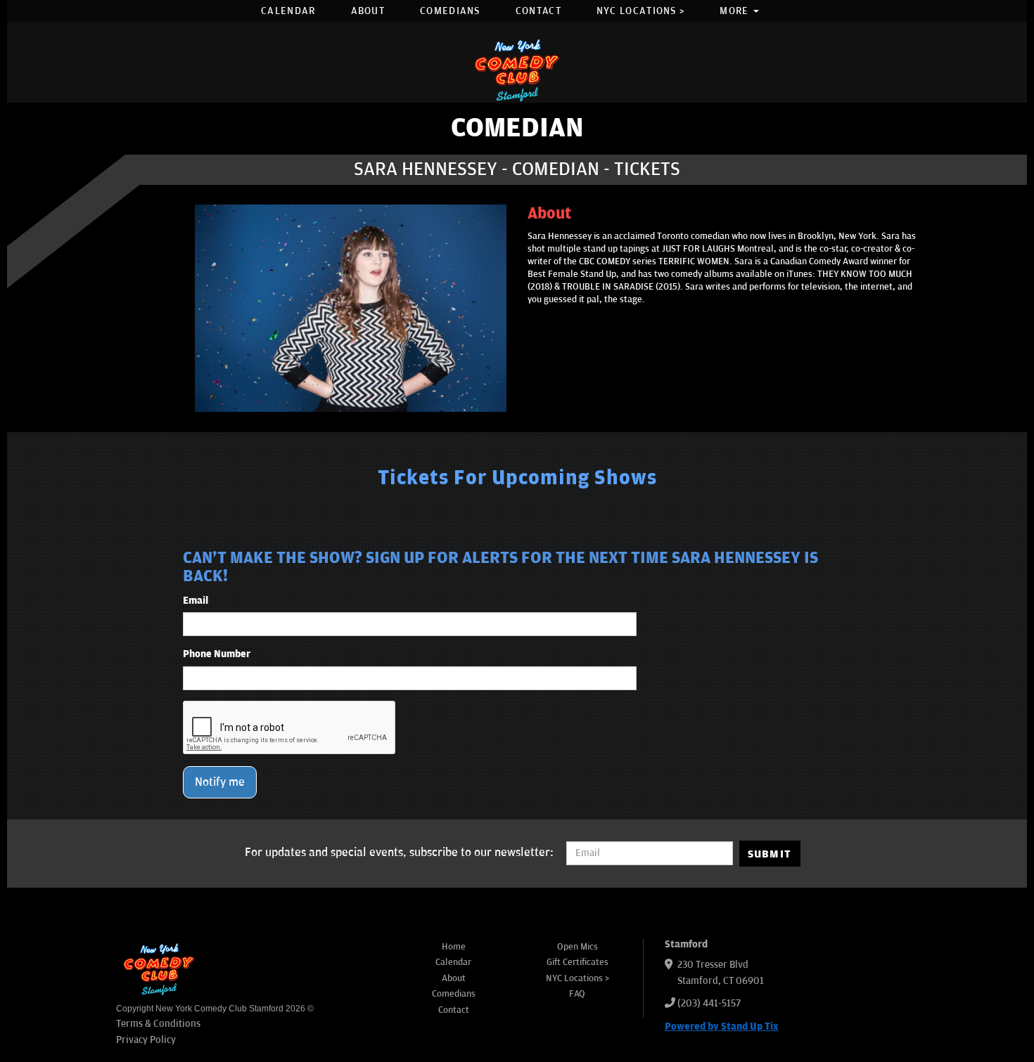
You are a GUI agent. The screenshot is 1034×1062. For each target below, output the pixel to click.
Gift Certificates (577, 962)
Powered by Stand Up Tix (722, 1026)
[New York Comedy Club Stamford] (517, 70)
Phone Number (216, 654)
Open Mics (577, 946)
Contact (538, 11)
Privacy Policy (146, 1040)
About (368, 11)
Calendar (288, 11)
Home (454, 946)
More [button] (736, 11)
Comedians (450, 11)
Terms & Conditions (158, 1024)
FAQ (577, 993)
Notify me (220, 782)
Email (195, 601)
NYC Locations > (640, 11)
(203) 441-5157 (709, 1003)
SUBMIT (770, 854)
